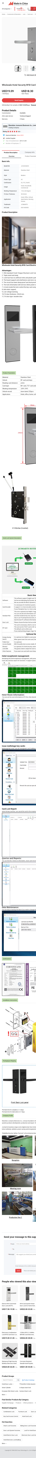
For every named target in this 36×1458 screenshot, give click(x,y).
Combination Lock (8, 1412)
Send (18, 1271)
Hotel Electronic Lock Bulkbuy (12, 1440)
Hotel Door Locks (7, 1384)
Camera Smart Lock (25, 1391)
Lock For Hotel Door (30, 1430)
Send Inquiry (19, 100)
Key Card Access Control (10, 1416)
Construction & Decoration (14, 14)
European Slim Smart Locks (10, 1391)
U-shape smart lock (25, 1387)
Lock (24, 14)
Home (3, 14)
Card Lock (30, 14)
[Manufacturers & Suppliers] (18, 3)
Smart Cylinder (6, 1387)
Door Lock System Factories (11, 1430)
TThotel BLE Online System (27, 1384)
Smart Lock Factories (9, 1426)
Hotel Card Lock (27, 1416)
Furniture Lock (22, 1412)
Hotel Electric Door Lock (10, 1435)
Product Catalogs (29, 1380)
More (3, 1443)
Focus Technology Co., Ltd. (24, 1450)
